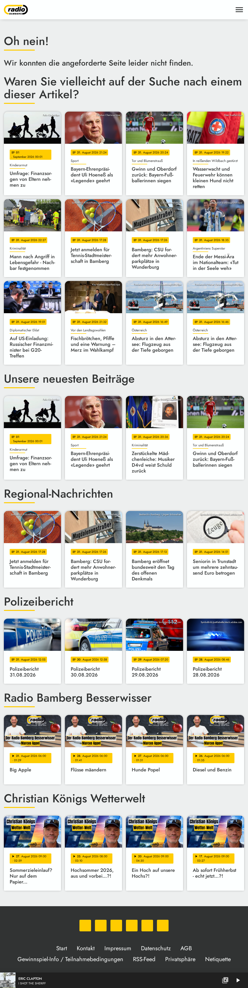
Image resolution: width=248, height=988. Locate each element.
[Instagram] (116, 925)
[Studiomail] (147, 925)
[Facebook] (101, 925)
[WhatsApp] (85, 925)
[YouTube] (132, 925)
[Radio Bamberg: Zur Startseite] (118, 10)
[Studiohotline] (163, 925)
